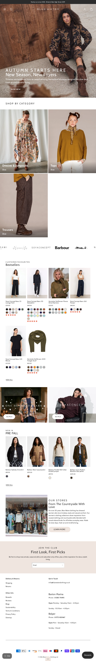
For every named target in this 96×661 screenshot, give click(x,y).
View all (9, 380)
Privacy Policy (10, 614)
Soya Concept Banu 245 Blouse (14, 359)
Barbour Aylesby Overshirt (15, 470)
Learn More (59, 529)
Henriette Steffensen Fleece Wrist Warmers (58, 302)
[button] (4, 9)
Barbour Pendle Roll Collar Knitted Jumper (57, 470)
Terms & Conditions (13, 611)
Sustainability (10, 607)
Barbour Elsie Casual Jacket (36, 470)
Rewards (9, 597)
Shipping (9, 583)
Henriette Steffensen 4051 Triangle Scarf (36, 359)
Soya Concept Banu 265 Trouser (78, 302)
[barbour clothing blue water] (53, 247)
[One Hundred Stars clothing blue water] (11, 247)
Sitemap (9, 617)
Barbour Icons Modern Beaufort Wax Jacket (77, 470)
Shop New (15, 89)
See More (9, 416)
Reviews (8, 601)
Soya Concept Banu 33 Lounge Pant (13, 302)
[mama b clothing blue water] (72, 247)
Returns (8, 586)
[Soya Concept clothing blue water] (32, 248)
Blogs (7, 604)
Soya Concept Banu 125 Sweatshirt (35, 302)
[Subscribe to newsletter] (62, 565)
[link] (85, 9)
